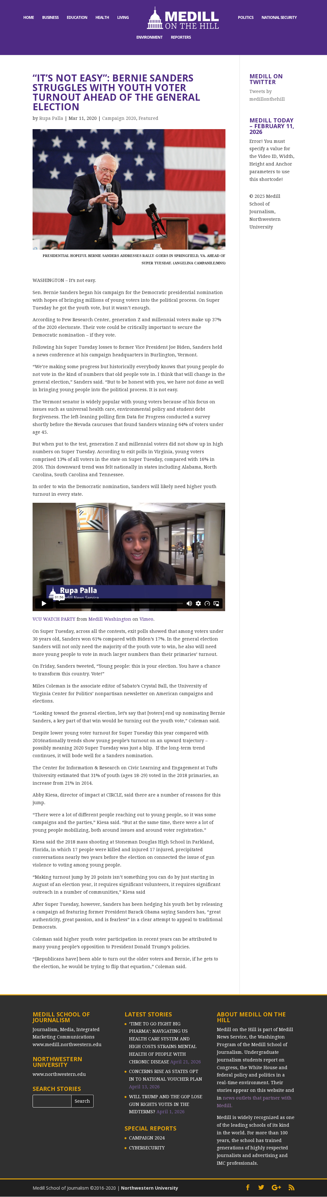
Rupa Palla (51, 118)
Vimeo (146, 619)
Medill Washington (109, 619)
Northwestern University (149, 1188)
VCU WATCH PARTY (54, 619)
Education (77, 17)
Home (28, 17)
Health (102, 17)
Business (50, 17)
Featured (148, 118)
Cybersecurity (147, 1147)
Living (123, 17)
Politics (245, 17)
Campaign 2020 (119, 118)
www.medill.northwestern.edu (67, 1044)
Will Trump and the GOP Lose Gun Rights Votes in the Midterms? (165, 1104)
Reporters (181, 37)
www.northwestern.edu (59, 1074)
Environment (149, 37)
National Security (279, 17)
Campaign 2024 (147, 1137)
